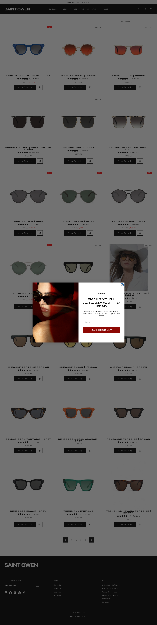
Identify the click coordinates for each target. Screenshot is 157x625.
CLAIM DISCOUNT (101, 330)
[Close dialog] (122, 284)
